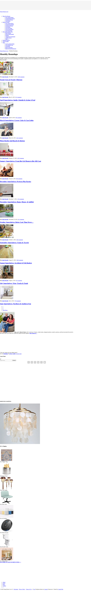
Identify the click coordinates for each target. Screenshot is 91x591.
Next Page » (5, 310)
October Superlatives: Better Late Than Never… (16, 222)
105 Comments (20, 158)
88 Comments (19, 178)
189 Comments (21, 76)
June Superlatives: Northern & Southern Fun (15, 304)
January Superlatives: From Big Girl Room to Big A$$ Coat (20, 161)
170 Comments (20, 199)
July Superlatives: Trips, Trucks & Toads (14, 283)
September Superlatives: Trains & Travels (14, 242)
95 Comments (19, 280)
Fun (34, 589)
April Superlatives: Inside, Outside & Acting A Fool (17, 100)
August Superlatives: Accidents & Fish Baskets (16, 263)
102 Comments (19, 138)
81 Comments (18, 97)
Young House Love (4, 11)
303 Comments (20, 239)
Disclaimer (16, 589)
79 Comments (18, 300)
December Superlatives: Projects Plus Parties (15, 181)
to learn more (15, 353)
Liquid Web (60, 589)
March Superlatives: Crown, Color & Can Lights (17, 120)
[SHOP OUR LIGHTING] (20, 443)
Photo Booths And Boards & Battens (12, 141)
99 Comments (19, 117)
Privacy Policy (22, 589)
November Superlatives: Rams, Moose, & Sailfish (17, 202)
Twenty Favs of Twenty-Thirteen (11, 80)
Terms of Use (29, 589)
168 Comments (20, 260)
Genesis (46, 589)
